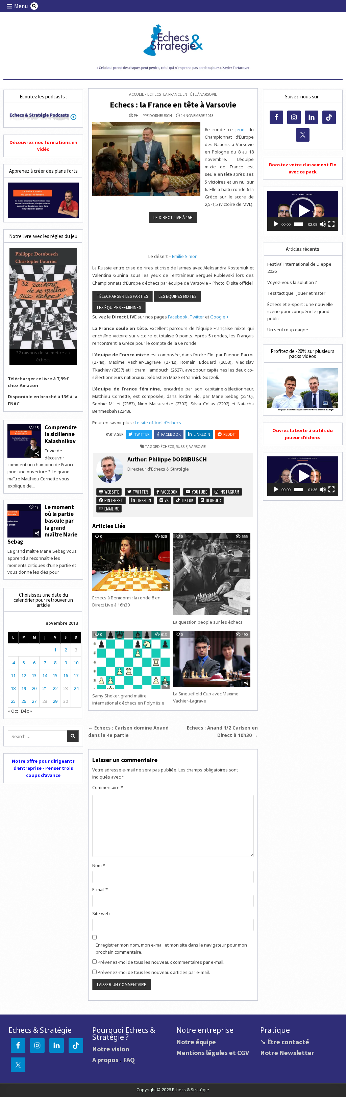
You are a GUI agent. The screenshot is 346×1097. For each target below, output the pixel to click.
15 (55, 675)
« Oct (13, 711)
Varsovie (197, 446)
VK (166, 500)
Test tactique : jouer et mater (296, 293)
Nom (98, 865)
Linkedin (202, 434)
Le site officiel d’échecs (158, 423)
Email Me (111, 508)
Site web (101, 913)
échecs (167, 446)
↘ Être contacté (284, 1042)
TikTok (186, 500)
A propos (105, 1059)
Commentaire (107, 787)
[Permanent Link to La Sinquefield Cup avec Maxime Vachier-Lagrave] (211, 659)
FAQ (129, 1059)
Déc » (26, 711)
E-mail (100, 889)
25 (13, 701)
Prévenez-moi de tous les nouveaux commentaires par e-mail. (161, 962)
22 (55, 688)
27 (34, 701)
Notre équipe (196, 1042)
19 (23, 688)
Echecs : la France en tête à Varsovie (173, 104)
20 (34, 688)
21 (44, 688)
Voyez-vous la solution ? (292, 282)
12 (23, 675)
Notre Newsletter (287, 1052)
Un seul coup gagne (287, 330)
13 (34, 675)
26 (23, 701)
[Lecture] (276, 224)
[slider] (298, 224)
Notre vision (110, 1049)
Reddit (229, 434)
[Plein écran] (331, 224)
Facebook (178, 317)
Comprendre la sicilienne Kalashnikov (61, 434)
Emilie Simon (185, 256)
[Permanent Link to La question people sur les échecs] (211, 574)
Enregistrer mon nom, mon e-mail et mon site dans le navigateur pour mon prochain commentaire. (171, 948)
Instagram (229, 492)
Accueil (136, 94)
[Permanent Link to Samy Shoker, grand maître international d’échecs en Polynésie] (131, 660)
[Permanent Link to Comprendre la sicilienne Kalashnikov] (24, 441)
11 (13, 675)
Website (111, 492)
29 (55, 701)
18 (13, 688)
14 (44, 675)
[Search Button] (34, 6)
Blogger (213, 500)
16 (65, 675)
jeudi (241, 129)
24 (76, 688)
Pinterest (113, 500)
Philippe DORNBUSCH (153, 116)
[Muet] (322, 224)
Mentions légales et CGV (212, 1052)
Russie (182, 446)
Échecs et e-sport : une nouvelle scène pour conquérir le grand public (300, 311)
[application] (302, 211)
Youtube (199, 492)
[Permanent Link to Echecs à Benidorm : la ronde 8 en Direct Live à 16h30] (131, 562)
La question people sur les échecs (208, 622)
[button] (302, 210)
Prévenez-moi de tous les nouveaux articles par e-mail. (154, 972)
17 (76, 675)
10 (76, 663)
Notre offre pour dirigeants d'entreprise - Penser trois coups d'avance (43, 768)
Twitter (197, 317)
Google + (219, 317)
